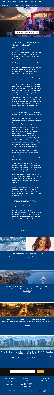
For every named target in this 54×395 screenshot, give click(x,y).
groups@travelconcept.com (27, 382)
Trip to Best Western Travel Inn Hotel (27, 32)
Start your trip (41, 372)
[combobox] (22, 371)
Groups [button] (16, 5)
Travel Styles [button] (6, 5)
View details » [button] (27, 260)
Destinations (23, 2)
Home (4, 2)
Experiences (12, 2)
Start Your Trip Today (27, 230)
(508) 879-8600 (28, 383)
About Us (9, 381)
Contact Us (35, 5)
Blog (40, 2)
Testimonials (25, 5)
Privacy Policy (9, 384)
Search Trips (33, 2)
